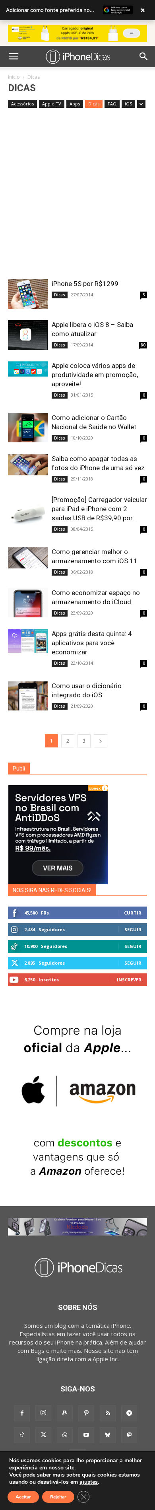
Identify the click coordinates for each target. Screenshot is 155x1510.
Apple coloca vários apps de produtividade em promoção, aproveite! (95, 375)
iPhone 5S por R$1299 (85, 284)
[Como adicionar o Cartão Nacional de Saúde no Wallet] (28, 427)
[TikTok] (22, 1435)
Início (14, 77)
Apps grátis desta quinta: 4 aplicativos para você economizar (92, 643)
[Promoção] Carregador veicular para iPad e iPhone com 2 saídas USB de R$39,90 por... (99, 509)
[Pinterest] (86, 1413)
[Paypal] (65, 1413)
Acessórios (22, 104)
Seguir (132, 929)
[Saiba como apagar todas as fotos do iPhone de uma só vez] (28, 464)
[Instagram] (43, 1413)
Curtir (132, 913)
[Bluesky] (108, 1435)
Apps (75, 104)
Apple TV (51, 104)
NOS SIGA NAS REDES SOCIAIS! (52, 890)
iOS (128, 104)
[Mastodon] (129, 1435)
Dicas (93, 104)
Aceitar (23, 1497)
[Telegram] (129, 1413)
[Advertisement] (77, 197)
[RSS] (108, 1413)
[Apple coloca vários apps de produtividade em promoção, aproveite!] (28, 369)
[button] (13, 56)
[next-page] (100, 740)
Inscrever (129, 980)
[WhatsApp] (65, 1435)
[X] (43, 1435)
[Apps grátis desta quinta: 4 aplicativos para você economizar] (28, 641)
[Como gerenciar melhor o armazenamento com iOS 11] (28, 557)
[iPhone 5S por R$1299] (28, 294)
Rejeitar (58, 1497)
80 (143, 345)
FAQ (112, 104)
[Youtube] (86, 1435)
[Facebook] (22, 1413)
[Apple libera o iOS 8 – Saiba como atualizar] (28, 335)
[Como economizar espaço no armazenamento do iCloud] (28, 602)
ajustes (88, 1482)
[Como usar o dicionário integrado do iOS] (28, 695)
